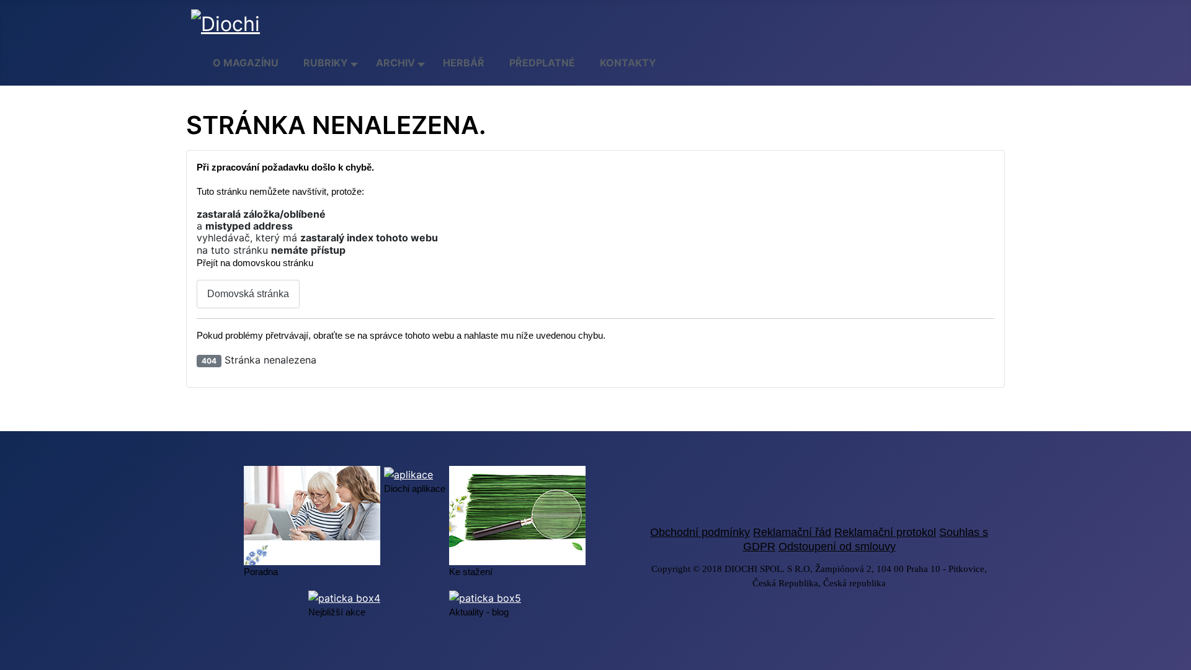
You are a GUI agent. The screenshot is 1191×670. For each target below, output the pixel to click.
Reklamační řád (792, 532)
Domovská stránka (248, 293)
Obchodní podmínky (700, 532)
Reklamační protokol (885, 532)
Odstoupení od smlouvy (837, 546)
